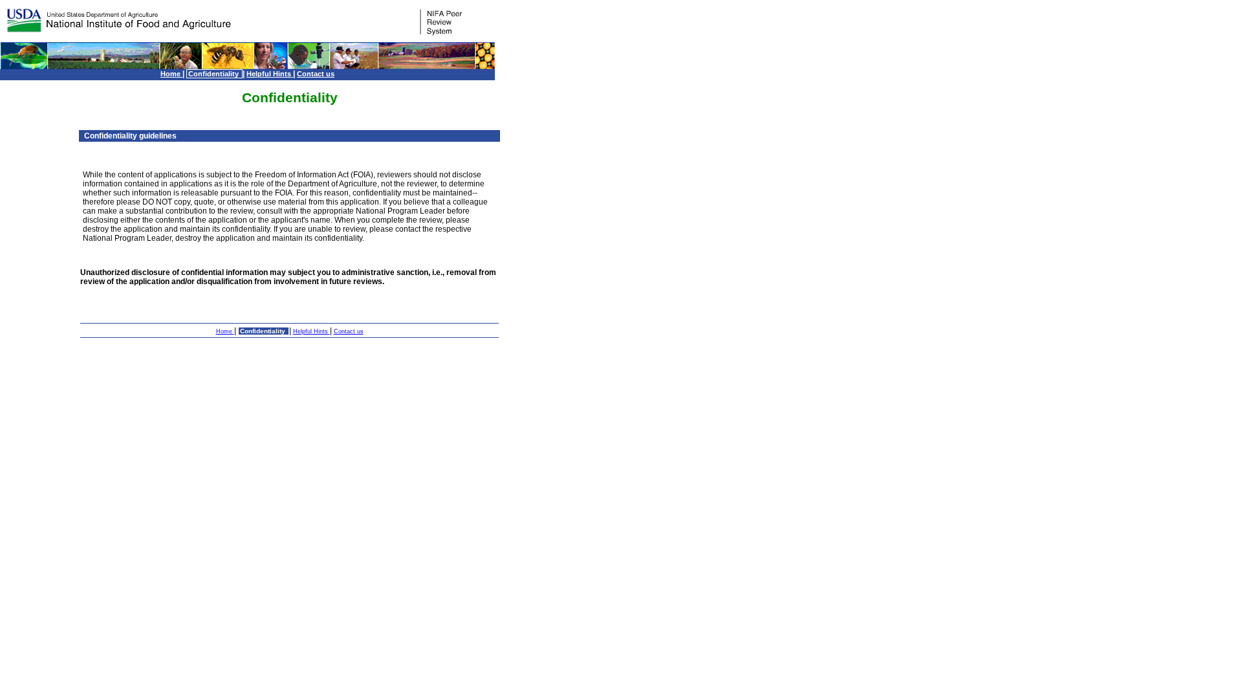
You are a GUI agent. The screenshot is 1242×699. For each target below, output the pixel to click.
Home (171, 74)
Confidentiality (214, 74)
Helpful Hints (269, 74)
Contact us (315, 74)
